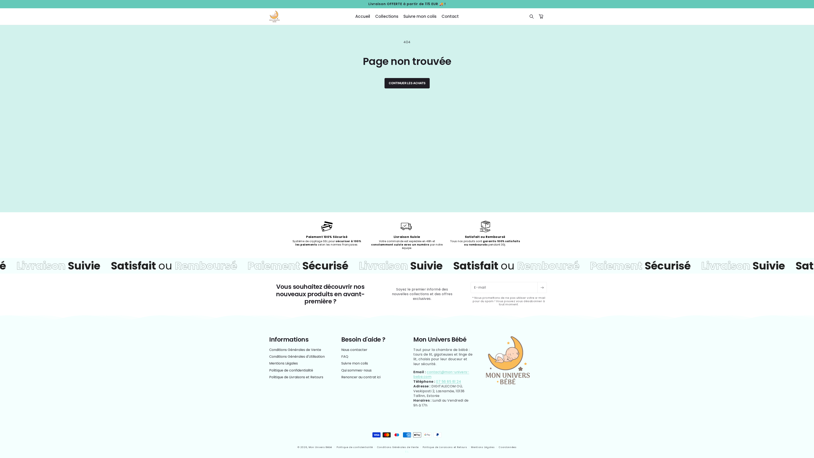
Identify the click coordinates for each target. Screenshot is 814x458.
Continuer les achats (407, 83)
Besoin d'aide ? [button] (363, 339)
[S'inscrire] (542, 287)
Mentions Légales (283, 363)
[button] (531, 16)
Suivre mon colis (354, 363)
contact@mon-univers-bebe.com (441, 374)
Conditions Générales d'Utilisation (297, 356)
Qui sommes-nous (356, 370)
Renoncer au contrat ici (361, 377)
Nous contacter (354, 350)
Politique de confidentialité (291, 370)
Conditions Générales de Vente (295, 350)
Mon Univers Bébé (320, 447)
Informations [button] (288, 339)
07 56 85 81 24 (448, 381)
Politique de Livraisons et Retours (296, 377)
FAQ (344, 356)
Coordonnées (508, 447)
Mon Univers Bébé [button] (439, 339)
